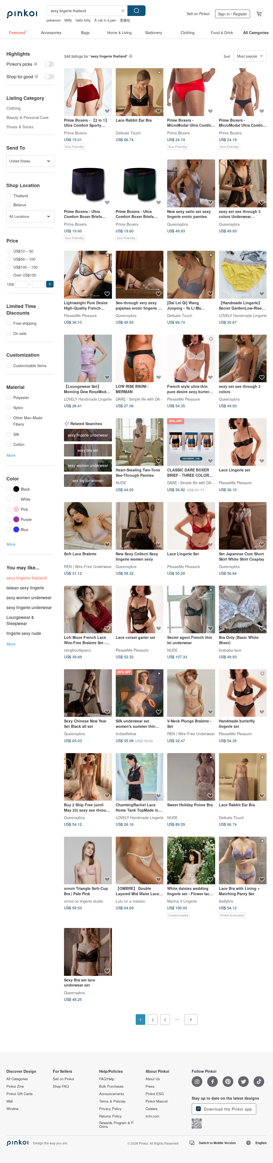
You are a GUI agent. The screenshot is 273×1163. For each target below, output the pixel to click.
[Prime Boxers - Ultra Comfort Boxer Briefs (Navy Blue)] (88, 183)
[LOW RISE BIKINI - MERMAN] (140, 359)
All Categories (17, 1079)
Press (150, 1086)
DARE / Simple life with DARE (140, 399)
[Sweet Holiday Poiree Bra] (191, 777)
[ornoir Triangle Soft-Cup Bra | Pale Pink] (88, 861)
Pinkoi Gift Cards (19, 1094)
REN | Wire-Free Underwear (88, 566)
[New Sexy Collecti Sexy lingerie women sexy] (140, 526)
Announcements (111, 1094)
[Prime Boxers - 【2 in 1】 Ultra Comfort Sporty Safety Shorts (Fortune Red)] (88, 92)
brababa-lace (230, 650)
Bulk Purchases (111, 1086)
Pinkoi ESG (155, 1094)
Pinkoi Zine (15, 1086)
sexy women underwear (28, 597)
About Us (153, 1079)
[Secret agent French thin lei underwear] (191, 610)
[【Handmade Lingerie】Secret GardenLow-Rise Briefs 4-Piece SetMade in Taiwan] (243, 275)
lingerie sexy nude (23, 633)
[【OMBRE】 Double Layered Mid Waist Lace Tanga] (140, 861)
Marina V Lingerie (182, 901)
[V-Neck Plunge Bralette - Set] (191, 693)
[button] (50, 284)
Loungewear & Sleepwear (20, 620)
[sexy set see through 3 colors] (243, 359)
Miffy (68, 20)
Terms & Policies (112, 1101)
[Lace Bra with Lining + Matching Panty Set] (243, 861)
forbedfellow (126, 733)
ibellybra (226, 901)
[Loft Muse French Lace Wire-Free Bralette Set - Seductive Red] (88, 610)
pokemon (54, 20)
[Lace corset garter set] (140, 610)
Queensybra (177, 224)
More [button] (11, 455)
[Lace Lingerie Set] (191, 526)
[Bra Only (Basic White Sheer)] (243, 610)
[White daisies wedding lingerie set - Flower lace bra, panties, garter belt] (191, 861)
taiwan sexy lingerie (25, 588)
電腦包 (125, 20)
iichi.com (152, 1116)
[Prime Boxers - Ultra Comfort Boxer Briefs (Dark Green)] (140, 183)
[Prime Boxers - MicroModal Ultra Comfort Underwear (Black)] (243, 92)
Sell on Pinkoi (198, 13)
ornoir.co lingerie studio (83, 901)
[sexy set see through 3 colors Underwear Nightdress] (243, 183)
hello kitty (83, 20)
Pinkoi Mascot (157, 1101)
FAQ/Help (106, 1079)
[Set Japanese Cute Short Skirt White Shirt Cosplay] (243, 526)
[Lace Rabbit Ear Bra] (140, 92)
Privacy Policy (110, 1109)
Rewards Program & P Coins (116, 1124)
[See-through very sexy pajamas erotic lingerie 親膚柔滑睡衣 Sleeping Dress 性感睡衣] (140, 275)
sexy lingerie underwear (29, 607)
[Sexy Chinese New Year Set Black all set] (88, 693)
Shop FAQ (61, 1086)
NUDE (121, 482)
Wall (9, 1101)
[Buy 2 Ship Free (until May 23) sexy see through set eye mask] (88, 777)
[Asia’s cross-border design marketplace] (21, 14)
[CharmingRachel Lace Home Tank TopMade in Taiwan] (140, 777)
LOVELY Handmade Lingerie (243, 315)
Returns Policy (110, 1116)
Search (136, 10)
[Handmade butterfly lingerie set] (243, 693)
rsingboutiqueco (77, 650)
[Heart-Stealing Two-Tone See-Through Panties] (140, 442)
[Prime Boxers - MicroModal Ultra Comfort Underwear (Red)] (191, 92)
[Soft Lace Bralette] (88, 526)
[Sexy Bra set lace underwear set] (88, 952)
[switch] (30, 64)
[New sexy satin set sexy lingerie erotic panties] (191, 183)
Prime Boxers (75, 132)
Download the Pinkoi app (227, 1109)
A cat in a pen (105, 20)
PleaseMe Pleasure (80, 315)
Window (12, 1109)
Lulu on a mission (130, 901)
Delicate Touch (128, 132)
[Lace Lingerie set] (243, 442)
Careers (152, 1109)
